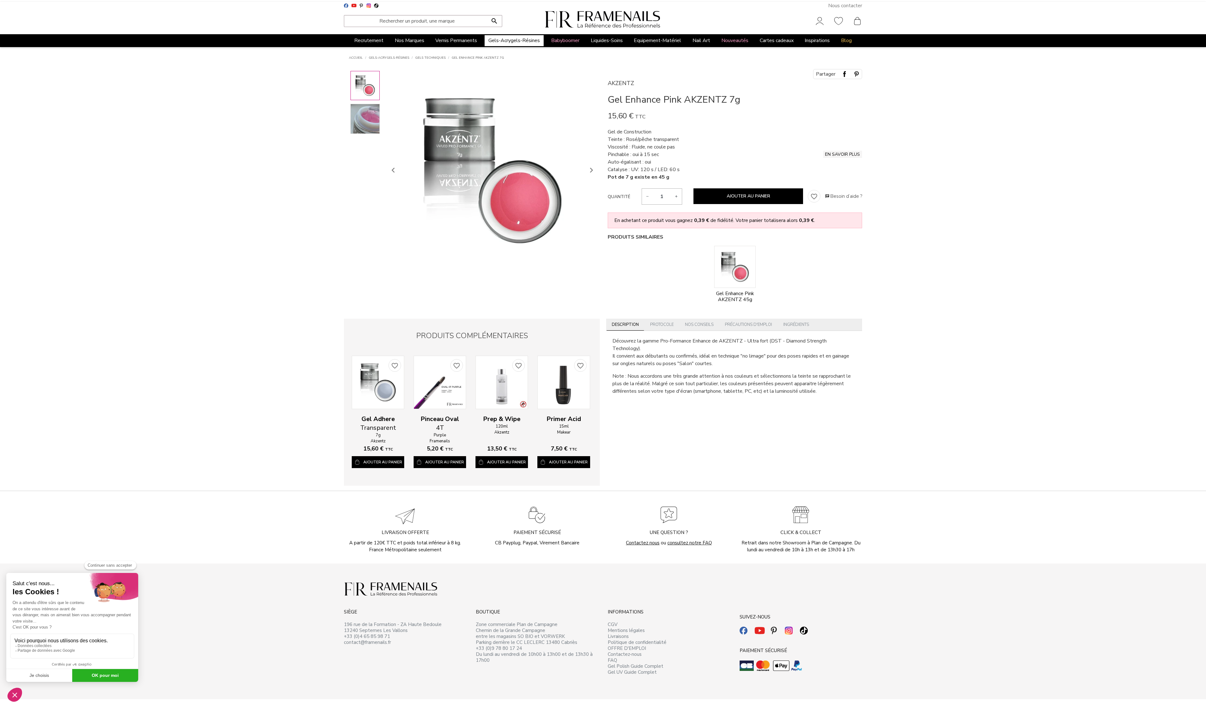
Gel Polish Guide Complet (635, 666)
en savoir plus (842, 154)
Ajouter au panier (748, 196)
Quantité (619, 197)
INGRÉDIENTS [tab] (796, 324)
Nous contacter (845, 5)
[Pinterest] (856, 74)
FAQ (612, 660)
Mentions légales (626, 630)
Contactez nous (643, 543)
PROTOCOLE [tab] (662, 324)
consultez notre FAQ (689, 543)
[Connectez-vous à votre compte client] (819, 20)
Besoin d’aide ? (843, 196)
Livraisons (618, 636)
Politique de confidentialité (637, 642)
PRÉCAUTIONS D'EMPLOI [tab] (748, 324)
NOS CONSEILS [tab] (699, 324)
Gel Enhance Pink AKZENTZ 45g (735, 297)
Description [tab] (625, 324)
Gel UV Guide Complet (632, 672)
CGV (612, 624)
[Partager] (844, 74)
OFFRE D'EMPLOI (627, 648)
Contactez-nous (625, 654)
